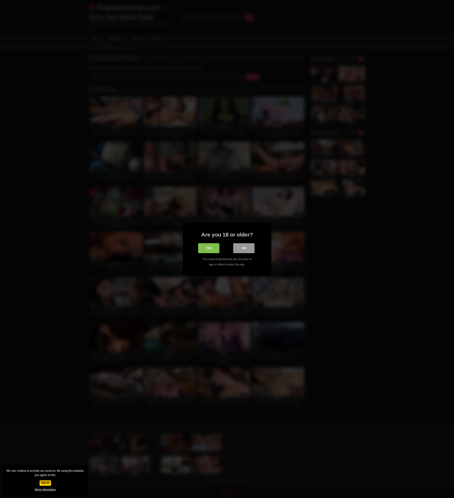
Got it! (45, 482)
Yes (209, 248)
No (244, 248)
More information (45, 489)
